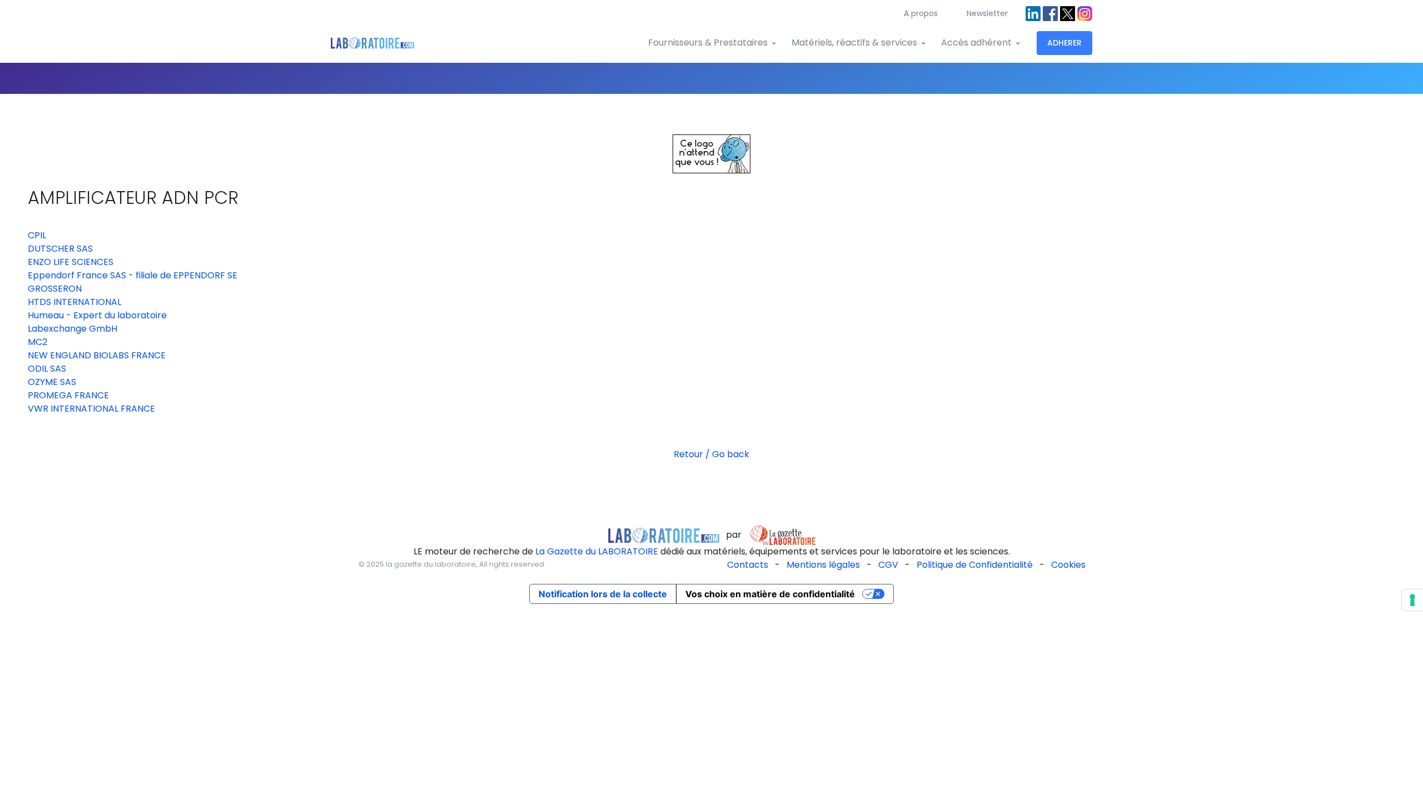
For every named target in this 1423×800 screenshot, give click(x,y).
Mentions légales (823, 564)
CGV (888, 564)
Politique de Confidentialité (975, 564)
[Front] (372, 43)
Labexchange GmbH (72, 328)
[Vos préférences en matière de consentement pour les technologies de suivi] (1412, 600)
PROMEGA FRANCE (68, 395)
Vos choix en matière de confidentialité (770, 593)
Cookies (1068, 564)
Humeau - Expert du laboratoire (97, 315)
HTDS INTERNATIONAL (74, 302)
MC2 (37, 342)
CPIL (37, 235)
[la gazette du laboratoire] (663, 534)
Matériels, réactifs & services (854, 42)
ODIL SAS (47, 368)
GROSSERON (55, 288)
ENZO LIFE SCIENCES (70, 262)
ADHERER (1064, 42)
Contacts (747, 564)
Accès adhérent (976, 42)
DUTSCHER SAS (60, 248)
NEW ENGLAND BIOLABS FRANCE (97, 355)
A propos (921, 13)
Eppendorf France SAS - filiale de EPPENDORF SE (132, 275)
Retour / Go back (711, 454)
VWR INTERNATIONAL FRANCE (91, 408)
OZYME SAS (52, 382)
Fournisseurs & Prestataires (708, 42)
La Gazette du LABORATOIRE (596, 551)
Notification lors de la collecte (603, 593)
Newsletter (987, 13)
